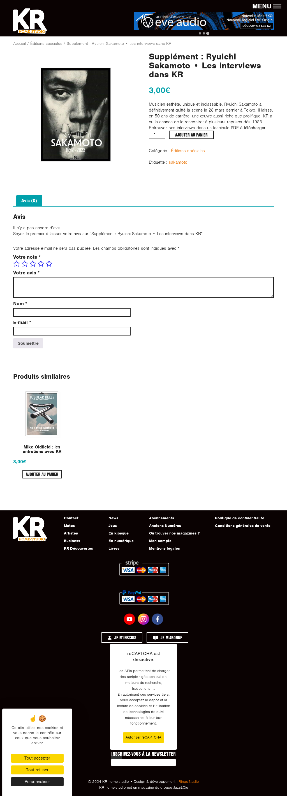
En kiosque (118, 533)
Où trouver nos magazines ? (174, 533)
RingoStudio (189, 781)
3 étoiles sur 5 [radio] (32, 263)
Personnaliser (37, 782)
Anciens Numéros (165, 525)
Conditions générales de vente (242, 525)
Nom (20, 304)
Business (72, 540)
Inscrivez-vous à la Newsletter (143, 753)
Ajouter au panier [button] (42, 474)
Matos (69, 525)
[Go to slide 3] (207, 33)
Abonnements (161, 518)
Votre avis (26, 273)
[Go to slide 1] (200, 33)
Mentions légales (164, 548)
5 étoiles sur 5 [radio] (49, 263)
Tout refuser (37, 770)
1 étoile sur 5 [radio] (16, 263)
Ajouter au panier (191, 134)
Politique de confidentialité (239, 518)
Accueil (19, 43)
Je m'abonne (171, 637)
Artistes (71, 533)
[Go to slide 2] (204, 33)
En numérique (121, 540)
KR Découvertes (78, 548)
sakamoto (178, 162)
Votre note (27, 257)
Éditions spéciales (46, 43)
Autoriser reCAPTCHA (143, 737)
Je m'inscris (125, 637)
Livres (113, 548)
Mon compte (160, 540)
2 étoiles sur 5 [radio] (24, 263)
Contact (71, 518)
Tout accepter (37, 758)
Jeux (112, 525)
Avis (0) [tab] (29, 200)
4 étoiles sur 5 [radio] (41, 263)
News (113, 518)
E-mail (22, 322)
